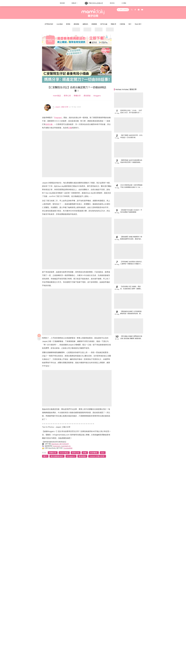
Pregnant (58, 118)
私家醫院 (93, 453)
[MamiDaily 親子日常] (93, 13)
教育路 (68, 24)
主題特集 (122, 24)
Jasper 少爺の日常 (62, 107)
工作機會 (123, 3)
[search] (132, 10)
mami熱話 (60, 24)
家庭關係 (94, 24)
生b (102, 453)
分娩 (70, 128)
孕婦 (85, 453)
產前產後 (76, 24)
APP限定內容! (49, 24)
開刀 (45, 456)
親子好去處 (103, 24)
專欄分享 (113, 24)
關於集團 (62, 3)
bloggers (97, 96)
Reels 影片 (138, 24)
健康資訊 (85, 24)
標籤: (44, 453)
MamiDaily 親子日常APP (60, 444)
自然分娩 (49, 124)
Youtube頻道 (67, 448)
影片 (130, 24)
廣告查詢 (112, 3)
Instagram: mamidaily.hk (62, 446)
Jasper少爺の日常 (97, 456)
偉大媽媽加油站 (57, 456)
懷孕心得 (67, 96)
